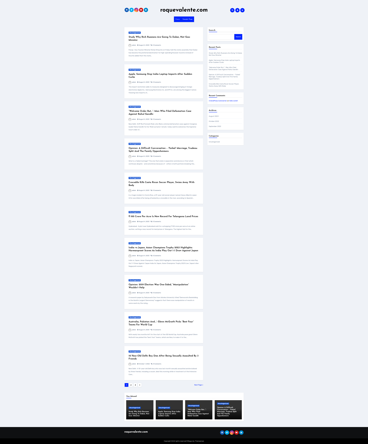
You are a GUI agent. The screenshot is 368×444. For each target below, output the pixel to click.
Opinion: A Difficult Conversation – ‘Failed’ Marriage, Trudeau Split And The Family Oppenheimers (224, 77)
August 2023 (214, 116)
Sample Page (188, 19)
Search (212, 30)
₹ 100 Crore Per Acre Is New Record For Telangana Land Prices (163, 216)
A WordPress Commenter (218, 101)
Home (177, 19)
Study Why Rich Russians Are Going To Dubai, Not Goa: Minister (139, 414)
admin (134, 45)
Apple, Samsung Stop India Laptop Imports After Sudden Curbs (169, 414)
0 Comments (157, 45)
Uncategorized (134, 32)
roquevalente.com (184, 10)
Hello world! (233, 101)
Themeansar (199, 441)
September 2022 (215, 126)
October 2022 (214, 121)
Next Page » (198, 385)
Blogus (189, 441)
